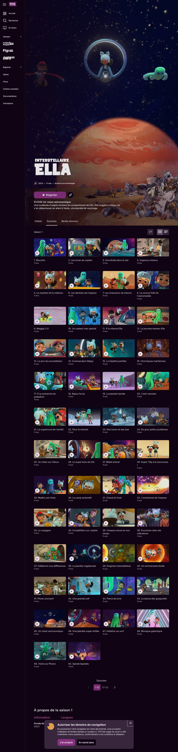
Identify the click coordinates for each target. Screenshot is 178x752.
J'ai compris (66, 742)
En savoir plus (86, 742)
